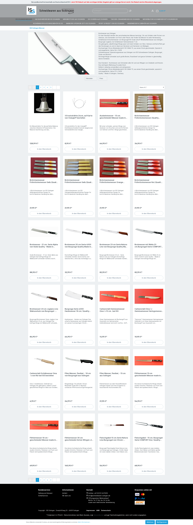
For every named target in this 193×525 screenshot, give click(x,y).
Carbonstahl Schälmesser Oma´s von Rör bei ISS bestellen (43, 374)
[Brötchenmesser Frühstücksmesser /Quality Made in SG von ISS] (149, 103)
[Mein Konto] (152, 11)
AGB (98, 510)
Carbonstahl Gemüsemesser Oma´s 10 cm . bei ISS (112, 310)
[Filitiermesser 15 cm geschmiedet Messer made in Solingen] (149, 361)
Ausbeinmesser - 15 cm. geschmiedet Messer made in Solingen (113, 117)
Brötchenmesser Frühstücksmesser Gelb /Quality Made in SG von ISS (44, 181)
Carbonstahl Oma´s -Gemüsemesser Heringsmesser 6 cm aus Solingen (148, 310)
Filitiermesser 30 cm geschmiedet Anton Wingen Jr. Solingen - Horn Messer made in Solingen (79, 439)
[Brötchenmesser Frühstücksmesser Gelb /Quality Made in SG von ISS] (44, 167)
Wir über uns (66, 496)
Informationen (68, 490)
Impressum (90, 510)
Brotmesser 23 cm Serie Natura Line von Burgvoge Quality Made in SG (114, 245)
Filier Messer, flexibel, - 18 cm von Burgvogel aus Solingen (78, 374)
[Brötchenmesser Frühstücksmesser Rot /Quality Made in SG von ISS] (149, 167)
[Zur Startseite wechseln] (50, 10)
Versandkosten (99, 515)
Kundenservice (44, 490)
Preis (101, 78)
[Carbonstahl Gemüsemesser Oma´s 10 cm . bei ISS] (114, 296)
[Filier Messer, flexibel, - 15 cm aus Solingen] (114, 361)
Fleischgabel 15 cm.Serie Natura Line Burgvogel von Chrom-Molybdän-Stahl (114, 439)
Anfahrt (64, 493)
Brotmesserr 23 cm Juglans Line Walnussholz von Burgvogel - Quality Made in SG (44, 310)
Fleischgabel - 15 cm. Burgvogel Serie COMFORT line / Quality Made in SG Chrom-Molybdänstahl (149, 439)
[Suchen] (130, 11)
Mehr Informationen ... (84, 522)
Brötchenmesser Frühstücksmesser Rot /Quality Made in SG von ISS (148, 181)
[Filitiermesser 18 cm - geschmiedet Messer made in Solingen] (44, 425)
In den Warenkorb (44, 149)
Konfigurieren (162, 522)
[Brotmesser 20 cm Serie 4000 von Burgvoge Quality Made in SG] (79, 232)
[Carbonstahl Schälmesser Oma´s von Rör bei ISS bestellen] (44, 361)
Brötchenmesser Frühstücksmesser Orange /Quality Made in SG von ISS (112, 181)
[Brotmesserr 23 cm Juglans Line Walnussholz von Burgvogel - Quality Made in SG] (44, 296)
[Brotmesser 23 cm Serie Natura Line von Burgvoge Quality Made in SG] (114, 232)
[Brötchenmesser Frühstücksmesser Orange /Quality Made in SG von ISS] (114, 167)
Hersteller (89, 78)
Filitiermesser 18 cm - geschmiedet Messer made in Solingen (43, 439)
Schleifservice (43, 496)
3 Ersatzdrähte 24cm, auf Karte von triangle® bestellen (78, 117)
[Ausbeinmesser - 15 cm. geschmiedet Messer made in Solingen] (114, 103)
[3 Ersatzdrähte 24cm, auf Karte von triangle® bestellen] (79, 103)
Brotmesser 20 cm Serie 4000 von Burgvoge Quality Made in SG (78, 245)
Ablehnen (150, 522)
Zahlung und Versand (45, 493)
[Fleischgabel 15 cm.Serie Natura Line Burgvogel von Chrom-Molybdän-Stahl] (114, 425)
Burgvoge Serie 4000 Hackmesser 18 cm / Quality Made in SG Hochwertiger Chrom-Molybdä (77, 310)
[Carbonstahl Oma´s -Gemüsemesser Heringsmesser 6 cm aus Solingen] (149, 296)
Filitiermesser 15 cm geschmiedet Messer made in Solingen (148, 374)
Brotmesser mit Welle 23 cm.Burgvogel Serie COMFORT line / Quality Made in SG (148, 245)
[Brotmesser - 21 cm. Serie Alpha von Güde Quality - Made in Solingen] (44, 232)
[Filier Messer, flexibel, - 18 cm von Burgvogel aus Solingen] (79, 361)
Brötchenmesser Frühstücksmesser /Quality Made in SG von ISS (147, 117)
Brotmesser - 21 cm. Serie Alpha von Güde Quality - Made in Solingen (44, 245)
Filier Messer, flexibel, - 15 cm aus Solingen (113, 374)
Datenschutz (106, 510)
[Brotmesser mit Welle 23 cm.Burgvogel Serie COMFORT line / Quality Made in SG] (149, 232)
